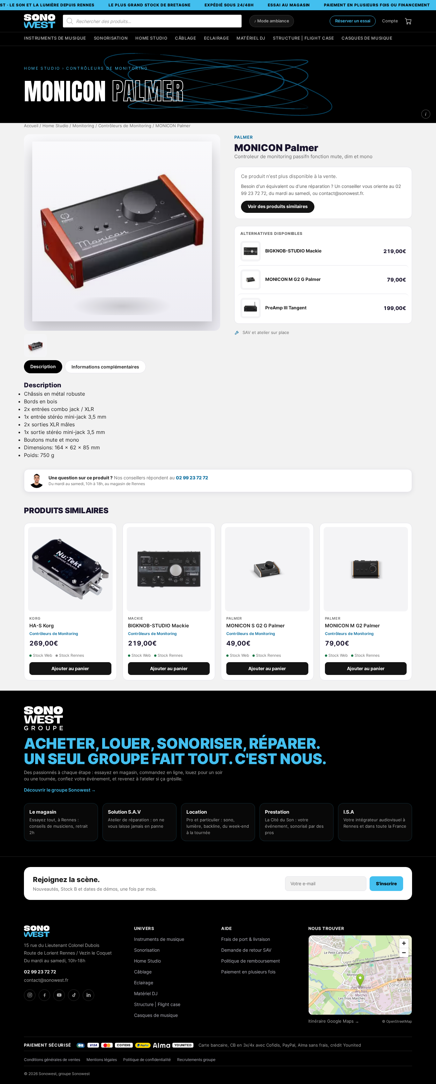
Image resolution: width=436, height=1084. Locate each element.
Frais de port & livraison (245, 939)
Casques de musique (367, 38)
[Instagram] (29, 995)
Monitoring (83, 125)
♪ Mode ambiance (271, 21)
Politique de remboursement (250, 961)
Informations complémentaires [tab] (105, 366)
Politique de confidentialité (147, 1059)
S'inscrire (386, 883)
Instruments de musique (55, 38)
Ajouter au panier (70, 668)
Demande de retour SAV (246, 950)
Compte (390, 20)
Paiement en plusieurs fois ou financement (377, 5)
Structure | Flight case (303, 38)
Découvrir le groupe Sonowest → (60, 790)
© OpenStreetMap (397, 1021)
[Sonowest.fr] (39, 21)
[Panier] (408, 21)
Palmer (243, 137)
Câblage (185, 38)
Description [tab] (43, 366)
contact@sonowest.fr (46, 980)
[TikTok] (73, 995)
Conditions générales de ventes (52, 1059)
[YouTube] (59, 995)
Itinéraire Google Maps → (333, 1021)
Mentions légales (101, 1059)
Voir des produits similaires (278, 206)
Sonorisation (111, 38)
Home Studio (151, 38)
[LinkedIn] (88, 995)
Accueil (31, 125)
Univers (144, 928)
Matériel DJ (251, 38)
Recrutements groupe (196, 1059)
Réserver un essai (352, 20)
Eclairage (216, 38)
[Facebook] (44, 995)
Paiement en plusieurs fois (248, 971)
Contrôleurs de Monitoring (124, 125)
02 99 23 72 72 (192, 477)
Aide (226, 928)
